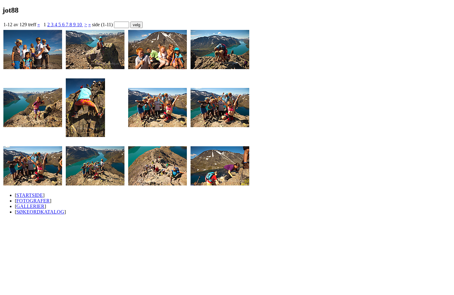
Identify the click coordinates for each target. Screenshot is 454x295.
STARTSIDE (29, 195)
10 (80, 24)
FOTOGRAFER (33, 200)
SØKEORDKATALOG (40, 211)
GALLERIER (30, 206)
